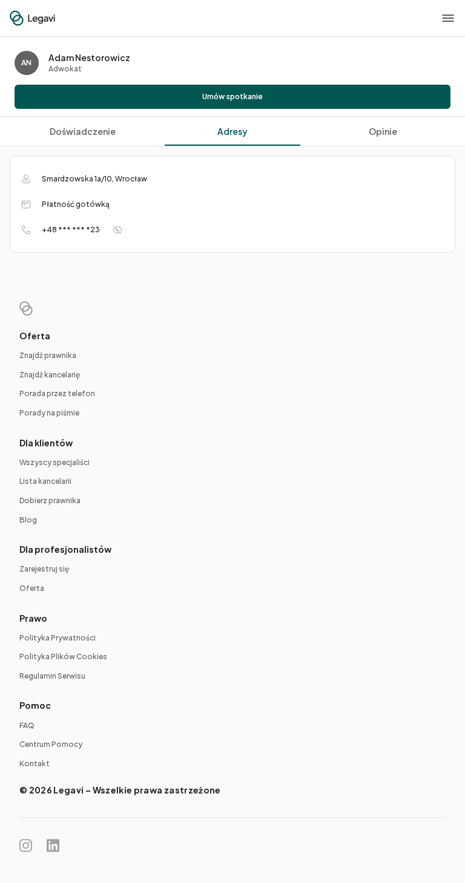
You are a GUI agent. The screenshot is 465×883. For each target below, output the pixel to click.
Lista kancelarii (45, 481)
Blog (28, 519)
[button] (448, 18)
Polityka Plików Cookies (63, 656)
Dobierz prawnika (50, 500)
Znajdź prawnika (47, 355)
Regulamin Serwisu (52, 675)
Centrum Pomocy (50, 744)
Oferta (31, 588)
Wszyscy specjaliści (54, 462)
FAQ (27, 725)
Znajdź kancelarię (49, 374)
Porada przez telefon (57, 393)
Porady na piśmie (49, 412)
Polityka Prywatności (57, 637)
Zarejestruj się (44, 568)
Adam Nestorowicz (89, 57)
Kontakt (34, 763)
